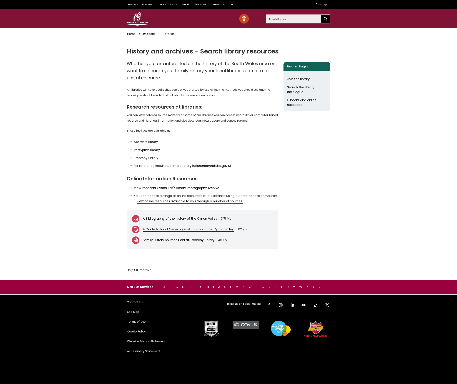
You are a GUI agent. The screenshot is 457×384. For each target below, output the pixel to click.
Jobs (233, 4)
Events (185, 4)
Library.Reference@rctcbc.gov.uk (207, 166)
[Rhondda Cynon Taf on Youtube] (304, 305)
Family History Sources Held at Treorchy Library (179, 240)
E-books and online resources (302, 102)
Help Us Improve (139, 270)
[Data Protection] (315, 329)
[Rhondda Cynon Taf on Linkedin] (292, 305)
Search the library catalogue (300, 89)
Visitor (173, 4)
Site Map (133, 312)
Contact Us (135, 302)
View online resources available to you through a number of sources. (190, 201)
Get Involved (201, 4)
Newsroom (219, 4)
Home (131, 34)
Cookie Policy (136, 331)
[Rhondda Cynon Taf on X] (327, 305)
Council (161, 4)
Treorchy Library (146, 158)
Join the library (298, 79)
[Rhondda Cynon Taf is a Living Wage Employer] (280, 328)
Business (147, 4)
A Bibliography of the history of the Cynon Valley (180, 218)
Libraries (168, 34)
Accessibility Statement (143, 351)
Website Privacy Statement (146, 341)
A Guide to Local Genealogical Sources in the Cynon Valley (188, 229)
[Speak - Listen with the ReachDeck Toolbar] (244, 19)
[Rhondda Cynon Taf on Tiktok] (315, 305)
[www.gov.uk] (211, 329)
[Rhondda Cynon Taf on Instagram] (281, 305)
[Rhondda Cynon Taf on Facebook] (269, 305)
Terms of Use (136, 322)
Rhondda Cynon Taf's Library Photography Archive (180, 188)
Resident (133, 4)
